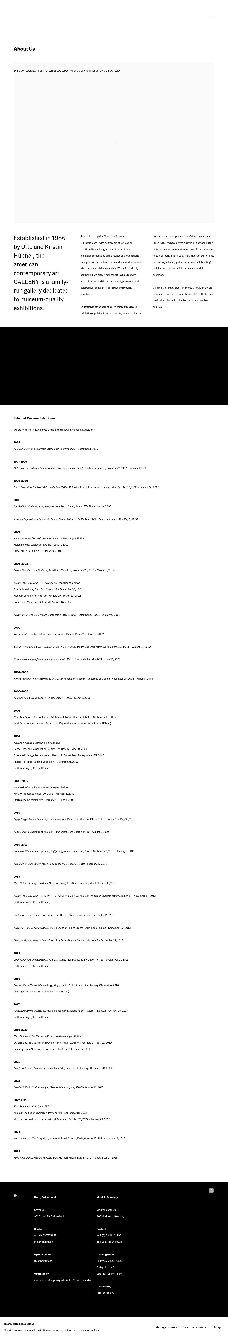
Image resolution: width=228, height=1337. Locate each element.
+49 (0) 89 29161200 (109, 1235)
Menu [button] (211, 17)
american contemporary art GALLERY (28, 17)
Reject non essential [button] (195, 1327)
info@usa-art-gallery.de (109, 1241)
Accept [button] (218, 1327)
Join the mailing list (211, 1190)
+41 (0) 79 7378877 (45, 1235)
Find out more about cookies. (83, 1330)
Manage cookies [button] (166, 1327)
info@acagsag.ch (43, 1241)
